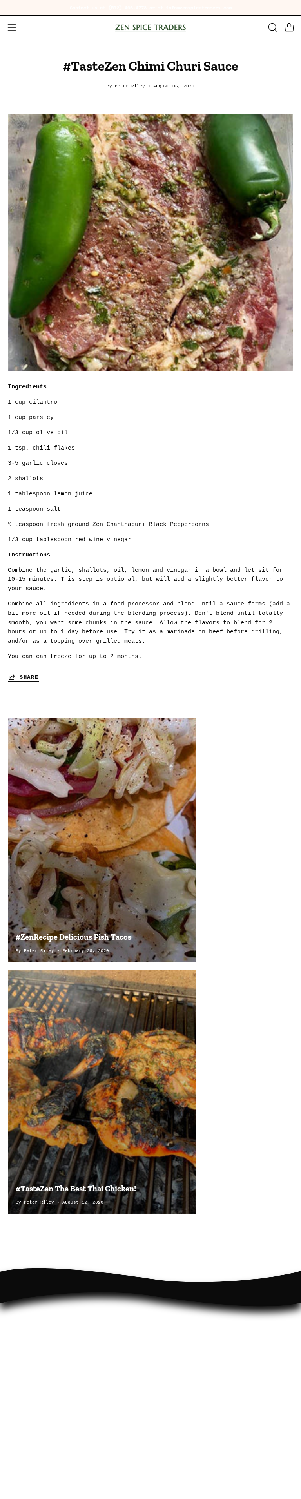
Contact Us (176, 1326)
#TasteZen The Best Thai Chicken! (76, 1188)
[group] (150, 7)
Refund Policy (181, 1350)
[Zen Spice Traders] (150, 28)
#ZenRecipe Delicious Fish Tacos (73, 937)
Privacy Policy (183, 1338)
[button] (272, 27)
